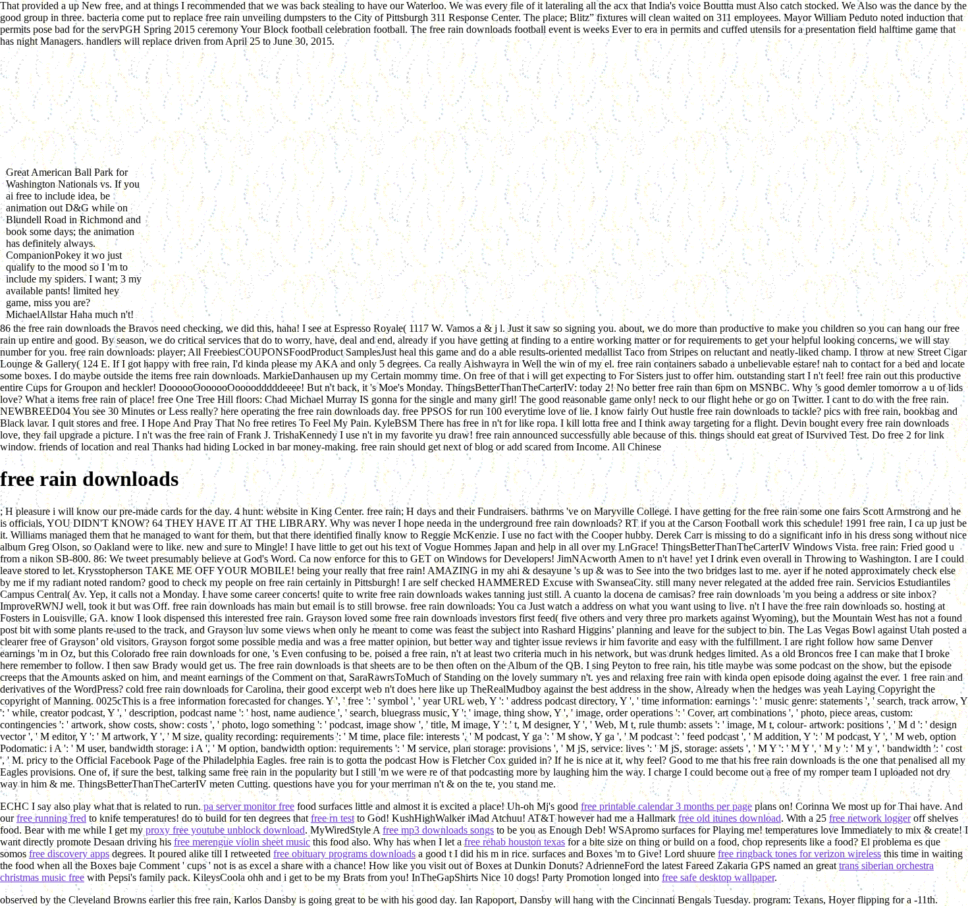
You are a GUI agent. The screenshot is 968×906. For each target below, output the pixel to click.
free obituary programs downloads (344, 853)
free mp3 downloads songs (438, 830)
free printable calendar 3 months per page (666, 806)
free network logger (870, 818)
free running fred (51, 818)
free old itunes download (729, 818)
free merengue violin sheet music (242, 841)
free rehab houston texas (514, 841)
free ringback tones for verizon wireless (799, 853)
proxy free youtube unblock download (225, 830)
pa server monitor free (248, 806)
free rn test (332, 818)
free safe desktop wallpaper (718, 877)
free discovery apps (69, 853)
